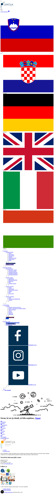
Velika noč (10, 313)
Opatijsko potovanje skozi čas (14, 307)
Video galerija (11, 255)
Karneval (10, 312)
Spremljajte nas (9, 325)
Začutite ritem (6, 305)
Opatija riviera (11, 259)
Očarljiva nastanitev (10, 296)
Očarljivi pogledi (9, 277)
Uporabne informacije (13, 274)
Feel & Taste (11, 293)
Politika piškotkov (7, 488)
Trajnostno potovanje (12, 272)
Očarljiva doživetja (10, 286)
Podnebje (10, 256)
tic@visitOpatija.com (8, 463)
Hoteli (9, 297)
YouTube (32, 384)
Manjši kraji (10, 281)
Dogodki (7, 306)
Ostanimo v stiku (6, 321)
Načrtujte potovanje (7, 267)
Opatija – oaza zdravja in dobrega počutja (17, 308)
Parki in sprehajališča (12, 280)
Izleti (9, 292)
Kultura (10, 287)
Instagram (32, 364)
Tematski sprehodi (12, 283)
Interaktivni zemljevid (12, 273)
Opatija (9, 253)
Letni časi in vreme (12, 271)
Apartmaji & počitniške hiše (14, 299)
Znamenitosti (11, 278)
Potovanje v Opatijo (12, 270)
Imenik (9, 260)
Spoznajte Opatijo (9, 252)
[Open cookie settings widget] (2, 491)
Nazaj (37, 418)
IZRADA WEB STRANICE (7, 492)
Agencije (10, 300)
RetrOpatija (10, 314)
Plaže (9, 282)
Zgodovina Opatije (12, 258)
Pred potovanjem (9, 268)
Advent (10, 310)
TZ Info (4, 450)
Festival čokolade (12, 309)
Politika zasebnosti (7, 490)
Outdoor (10, 291)
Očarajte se (5, 251)
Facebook (32, 345)
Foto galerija (11, 254)
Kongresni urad (6, 451)
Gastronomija (11, 288)
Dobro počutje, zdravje (13, 290)
